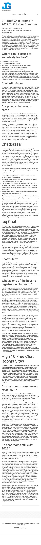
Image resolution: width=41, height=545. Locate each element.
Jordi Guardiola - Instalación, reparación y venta (17, 30)
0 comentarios (7, 32)
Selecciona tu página (20, 14)
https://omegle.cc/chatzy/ (12, 342)
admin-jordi (18, 28)
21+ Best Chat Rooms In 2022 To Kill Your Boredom (19, 22)
